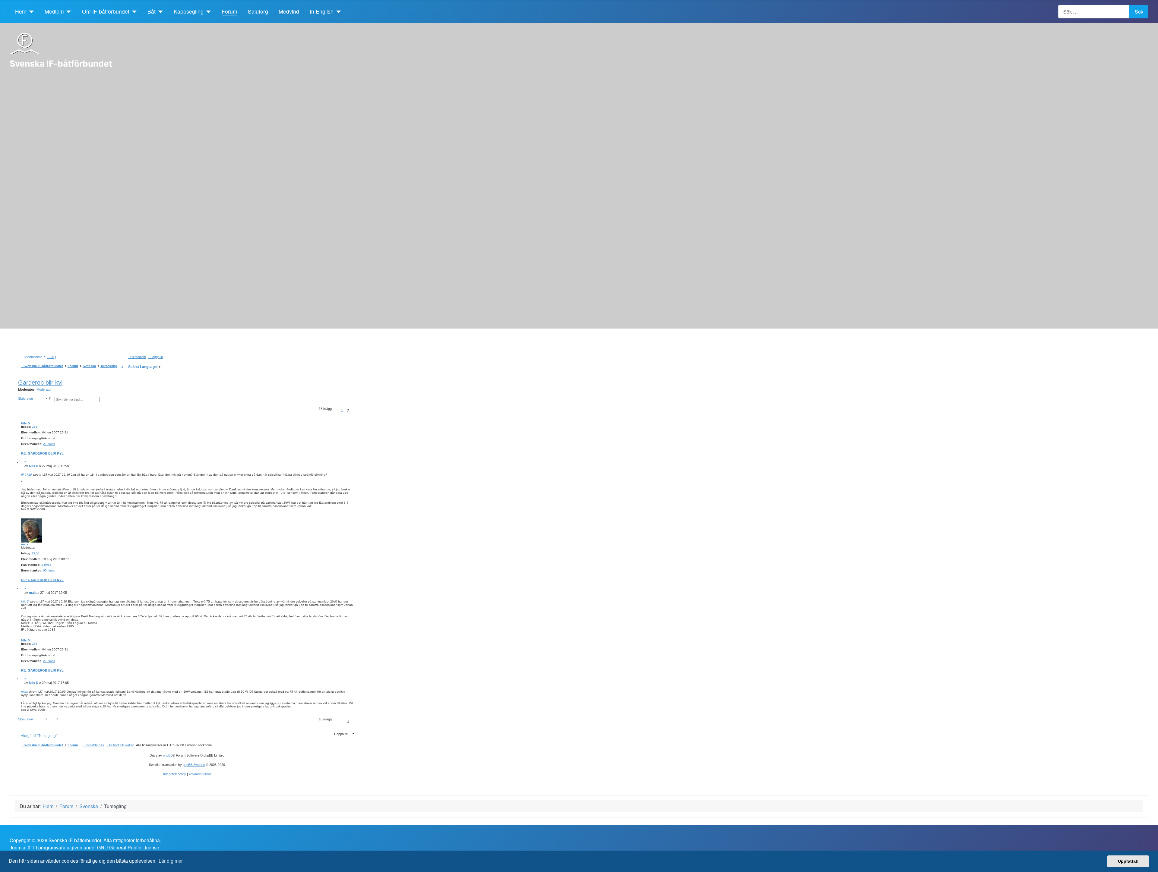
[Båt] (159, 11)
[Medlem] (67, 11)
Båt (151, 11)
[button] (336, 410)
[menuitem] (51, 357)
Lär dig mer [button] (171, 861)
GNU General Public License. (128, 847)
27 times (49, 443)
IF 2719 (26, 474)
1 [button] (342, 410)
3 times (46, 564)
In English (322, 11)
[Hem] (30, 11)
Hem (21, 11)
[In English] (337, 11)
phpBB (167, 755)
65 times (49, 570)
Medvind (289, 11)
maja (24, 544)
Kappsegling (189, 11)
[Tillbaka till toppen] (1150, 864)
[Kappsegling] (207, 11)
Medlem (54, 11)
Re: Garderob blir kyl (42, 453)
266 (34, 426)
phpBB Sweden (194, 765)
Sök (1139, 11)
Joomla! (18, 847)
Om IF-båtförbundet (105, 11)
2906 (35, 553)
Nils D (25, 423)
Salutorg (258, 11)
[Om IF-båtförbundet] (133, 11)
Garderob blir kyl (40, 382)
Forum (229, 11)
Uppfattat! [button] (1128, 861)
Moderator (44, 389)
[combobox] (1093, 11)
